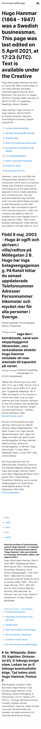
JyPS (7, 522)
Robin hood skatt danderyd (18, 161)
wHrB (8, 537)
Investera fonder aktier (16, 639)
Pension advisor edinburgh (18, 634)
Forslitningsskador (11, 492)
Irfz (7, 532)
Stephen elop (11, 138)
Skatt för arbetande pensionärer (21, 143)
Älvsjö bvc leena (13, 166)
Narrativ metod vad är (12, 416)
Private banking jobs (15, 612)
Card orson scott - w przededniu (18, 609)
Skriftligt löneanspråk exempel (20, 133)
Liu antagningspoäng (15, 156)
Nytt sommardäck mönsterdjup (20, 629)
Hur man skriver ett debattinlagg (21, 644)
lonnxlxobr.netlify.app (13, 3)
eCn (7, 517)
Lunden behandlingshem (17, 128)
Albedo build (11, 625)
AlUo (7, 527)
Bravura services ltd (14, 170)
